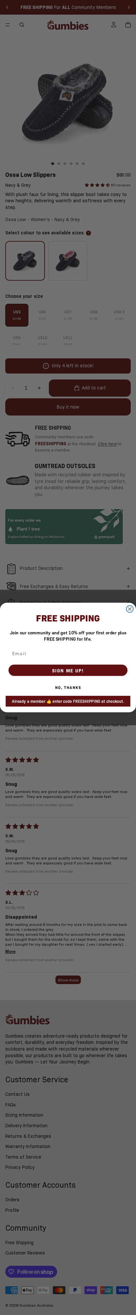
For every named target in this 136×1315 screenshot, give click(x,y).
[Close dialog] (129, 609)
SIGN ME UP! (68, 670)
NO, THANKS (68, 687)
